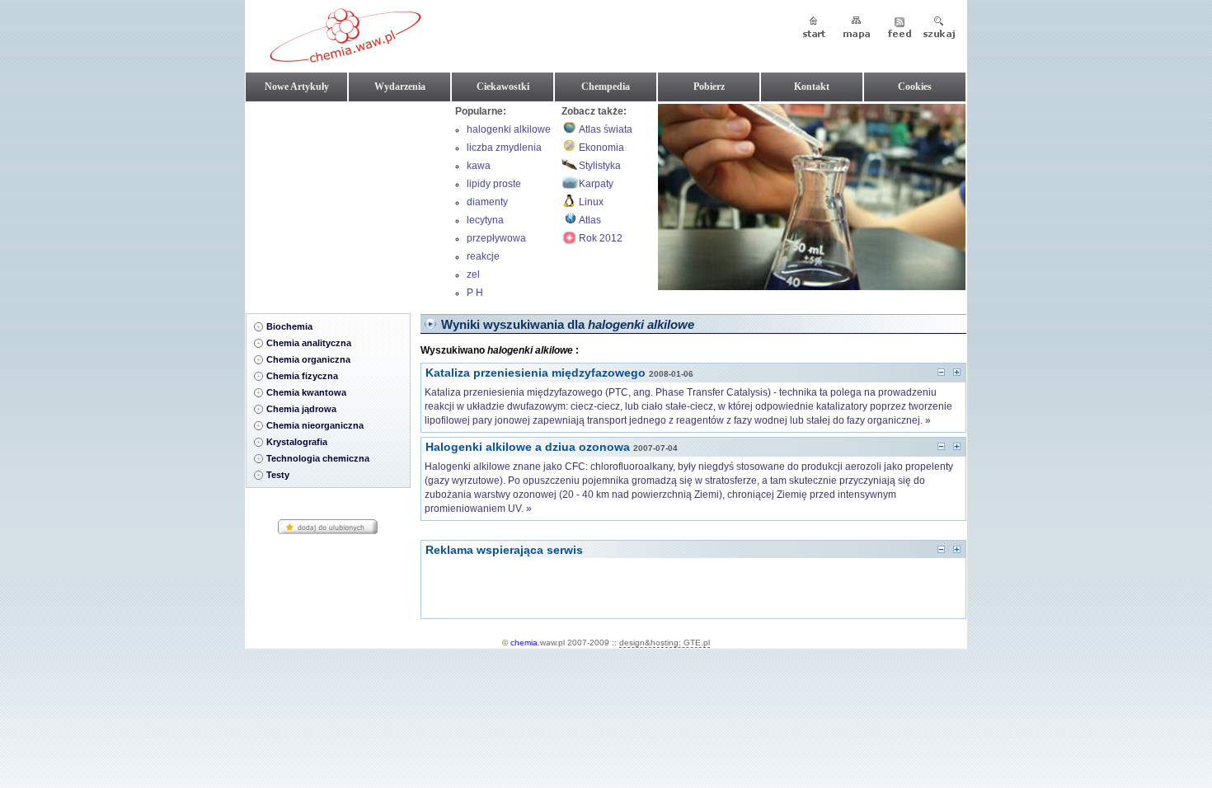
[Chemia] (345, 56)
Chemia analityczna (308, 343)
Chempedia (605, 86)
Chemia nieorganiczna (315, 425)
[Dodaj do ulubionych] (327, 532)
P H (475, 292)
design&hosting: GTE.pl (664, 642)
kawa (479, 165)
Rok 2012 (600, 238)
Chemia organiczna (308, 359)
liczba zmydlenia (504, 147)
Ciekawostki (503, 86)
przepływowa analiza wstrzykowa (510, 239)
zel (473, 274)
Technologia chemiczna (317, 458)
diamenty (487, 202)
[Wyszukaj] (939, 28)
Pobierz (709, 86)
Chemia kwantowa (306, 392)
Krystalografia (296, 442)
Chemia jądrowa (301, 409)
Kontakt (811, 86)
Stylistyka (600, 165)
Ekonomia (601, 147)
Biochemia (289, 326)
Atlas (590, 220)
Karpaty (596, 184)
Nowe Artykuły (297, 86)
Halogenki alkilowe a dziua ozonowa (527, 446)
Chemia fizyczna (302, 376)
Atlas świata (605, 129)
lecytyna (485, 220)
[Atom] (899, 28)
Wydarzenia (399, 86)
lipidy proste (494, 184)
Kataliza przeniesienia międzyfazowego (535, 372)
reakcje (483, 256)
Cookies (915, 86)
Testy (277, 475)
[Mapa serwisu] (856, 28)
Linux (591, 202)
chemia (524, 642)
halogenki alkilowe (509, 129)
